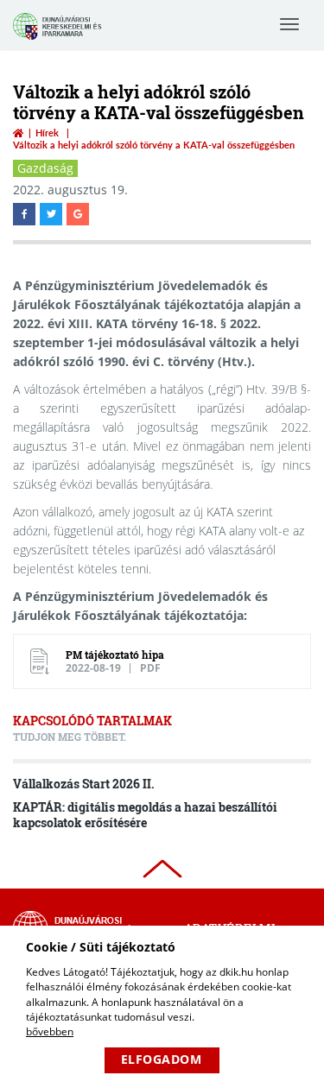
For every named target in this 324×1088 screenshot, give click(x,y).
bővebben (49, 1031)
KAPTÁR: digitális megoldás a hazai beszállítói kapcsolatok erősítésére (145, 815)
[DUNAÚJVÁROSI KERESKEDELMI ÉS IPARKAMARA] (60, 37)
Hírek (47, 132)
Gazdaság (45, 168)
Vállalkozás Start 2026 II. (84, 783)
